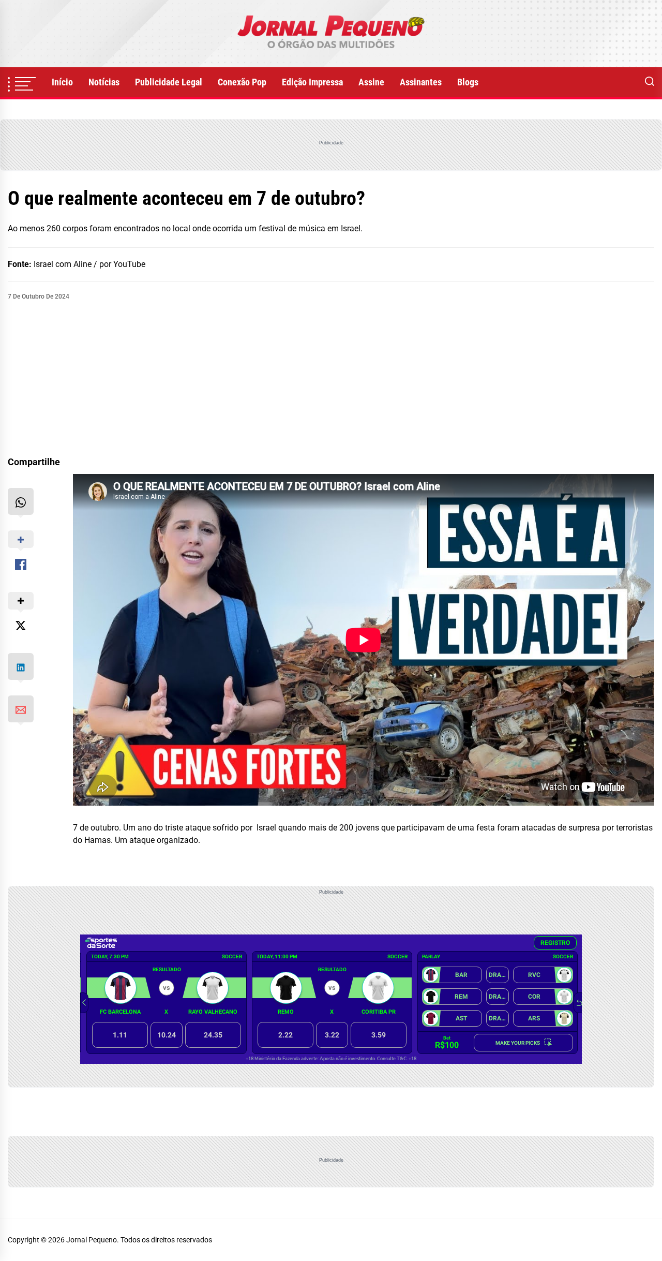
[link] (331, 33)
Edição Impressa (312, 82)
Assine (371, 82)
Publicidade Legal (168, 82)
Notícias (103, 82)
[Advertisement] (331, 378)
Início (62, 82)
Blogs (467, 82)
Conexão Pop (242, 82)
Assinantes (421, 82)
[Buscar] (649, 82)
